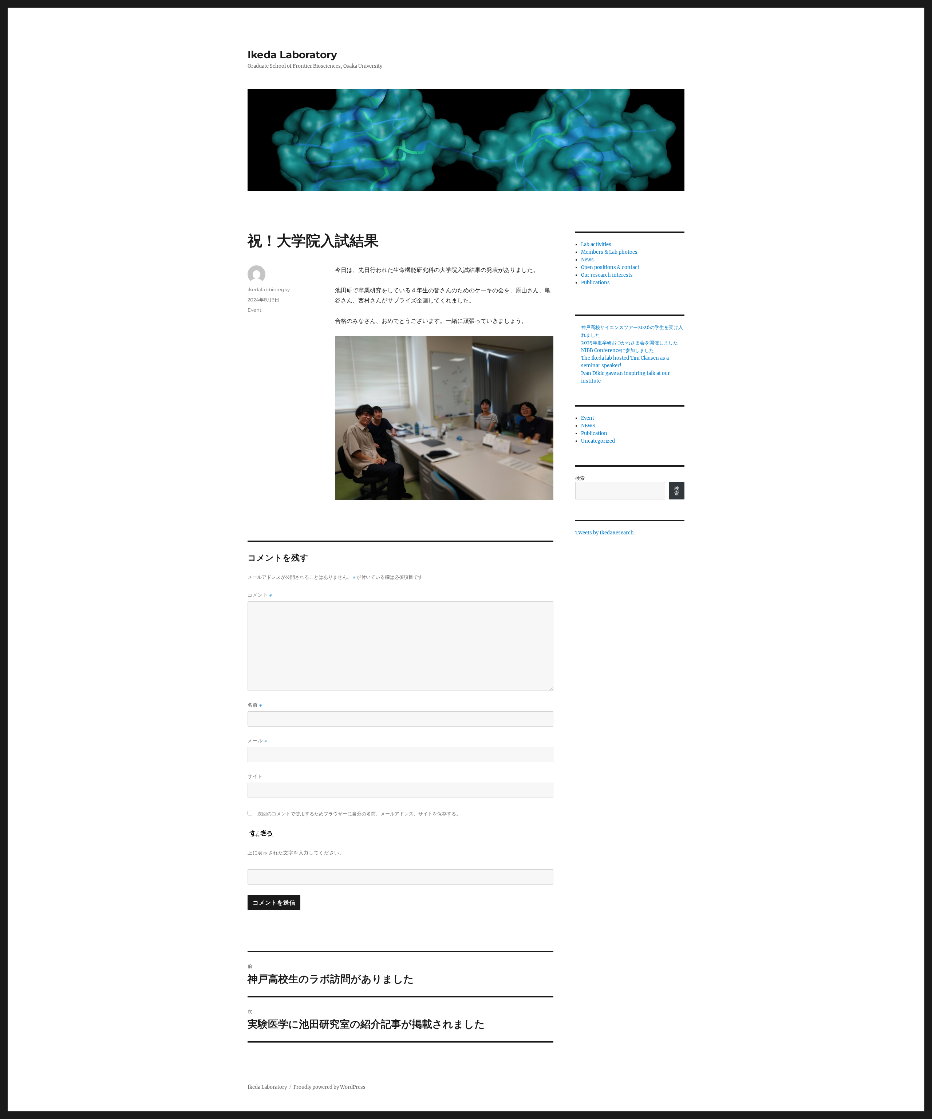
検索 (580, 478)
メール (257, 741)
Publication (594, 433)
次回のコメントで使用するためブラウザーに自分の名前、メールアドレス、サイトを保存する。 (359, 814)
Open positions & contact (610, 267)
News (587, 260)
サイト (255, 776)
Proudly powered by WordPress (329, 1087)
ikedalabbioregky (269, 289)
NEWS (588, 426)
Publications (595, 283)
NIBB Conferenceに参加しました (617, 350)
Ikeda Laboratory (292, 54)
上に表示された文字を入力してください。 (296, 852)
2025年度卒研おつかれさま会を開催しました (629, 343)
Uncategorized (598, 441)
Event (254, 310)
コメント (260, 595)
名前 (255, 705)
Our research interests (607, 275)
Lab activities (596, 244)
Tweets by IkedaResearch (604, 533)
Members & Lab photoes (609, 252)
